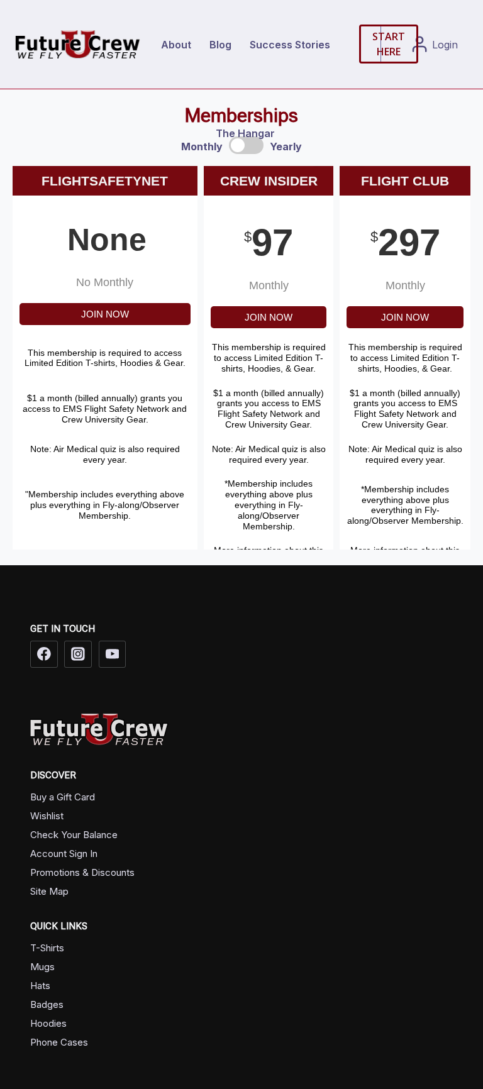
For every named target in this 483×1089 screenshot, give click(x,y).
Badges (47, 1004)
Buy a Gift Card (62, 797)
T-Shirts (47, 948)
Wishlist (47, 816)
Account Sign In (63, 854)
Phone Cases (59, 1042)
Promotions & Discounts (82, 872)
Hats (40, 986)
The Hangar (245, 133)
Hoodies (48, 1023)
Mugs (42, 967)
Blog (220, 44)
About (176, 44)
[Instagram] (78, 654)
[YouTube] (112, 654)
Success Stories (290, 44)
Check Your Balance (74, 835)
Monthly (202, 146)
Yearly (286, 146)
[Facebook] (44, 654)
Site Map (49, 891)
